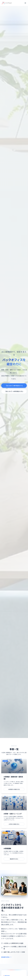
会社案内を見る (5, 957)
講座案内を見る (14, 859)
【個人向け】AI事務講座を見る (14, 391)
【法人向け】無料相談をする (14, 386)
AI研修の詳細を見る (14, 824)
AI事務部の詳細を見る (14, 789)
